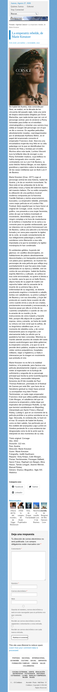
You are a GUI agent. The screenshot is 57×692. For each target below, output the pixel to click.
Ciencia (35, 663)
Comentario (16, 549)
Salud (42, 663)
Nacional (26, 658)
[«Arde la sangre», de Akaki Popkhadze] (21, 505)
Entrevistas (18, 673)
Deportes (42, 660)
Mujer (25, 677)
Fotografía (30, 673)
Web (13, 599)
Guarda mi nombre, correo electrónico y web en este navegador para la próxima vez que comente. (28, 612)
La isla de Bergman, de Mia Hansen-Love (45, 516)
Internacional (38, 658)
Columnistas (28, 666)
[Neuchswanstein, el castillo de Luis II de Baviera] (36, 505)
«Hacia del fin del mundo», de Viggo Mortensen (14, 518)
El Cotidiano (17, 682)
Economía (15, 660)
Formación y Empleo (21, 663)
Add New (41, 682)
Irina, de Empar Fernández (29, 514)
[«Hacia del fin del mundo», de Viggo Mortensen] (13, 505)
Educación (40, 672)
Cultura (24, 660)
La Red (25, 675)
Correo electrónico (19, 591)
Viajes (32, 677)
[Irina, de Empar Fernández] (28, 505)
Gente (31, 672)
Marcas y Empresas (37, 675)
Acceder (29, 682)
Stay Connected (17, 10)
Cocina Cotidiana (19, 672)
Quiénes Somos (17, 7)
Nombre (15, 583)
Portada (11, 24)
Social (33, 660)
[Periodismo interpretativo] (28, 18)
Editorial (30, 7)
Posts (35, 682)
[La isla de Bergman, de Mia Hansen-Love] (44, 505)
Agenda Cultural (21, 24)
